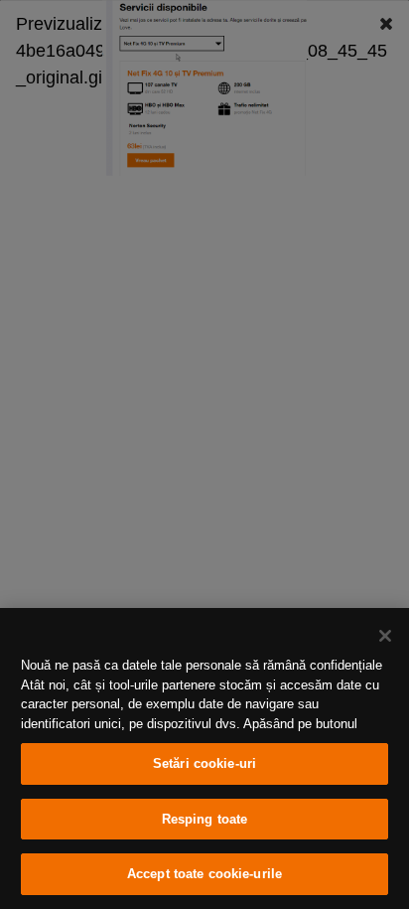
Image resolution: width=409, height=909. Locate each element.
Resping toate (205, 819)
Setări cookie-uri (204, 763)
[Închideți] (385, 636)
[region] (204, 758)
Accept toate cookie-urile (204, 873)
